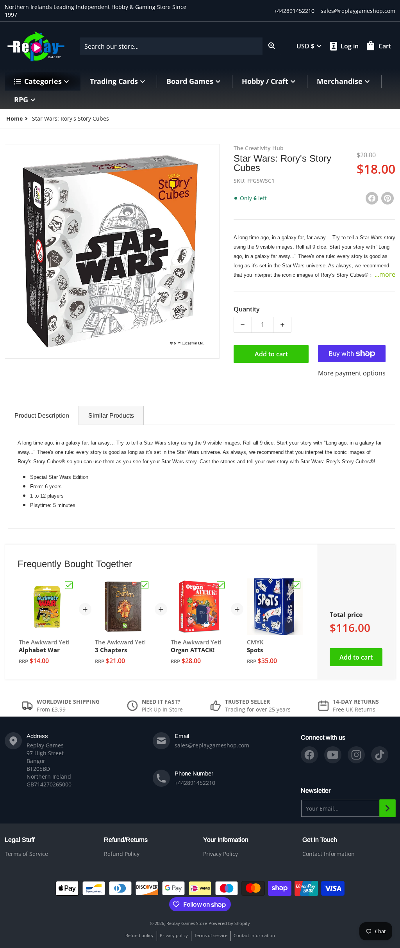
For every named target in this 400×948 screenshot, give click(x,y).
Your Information (225, 839)
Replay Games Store (186, 923)
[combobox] (180, 46)
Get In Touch (319, 839)
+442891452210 (294, 10)
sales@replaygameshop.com (358, 10)
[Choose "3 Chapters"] (144, 585)
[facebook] (309, 754)
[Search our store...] (271, 46)
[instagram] (356, 754)
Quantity (247, 309)
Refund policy (139, 935)
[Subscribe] (387, 808)
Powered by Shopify (229, 923)
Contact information (254, 935)
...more (385, 274)
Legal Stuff (19, 839)
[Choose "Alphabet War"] (69, 585)
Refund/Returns (126, 839)
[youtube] (332, 754)
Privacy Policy (220, 853)
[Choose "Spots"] (296, 585)
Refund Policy (121, 853)
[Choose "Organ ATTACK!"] (221, 585)
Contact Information (328, 853)
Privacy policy (174, 935)
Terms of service (210, 935)
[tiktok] (379, 754)
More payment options (352, 373)
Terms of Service (26, 853)
